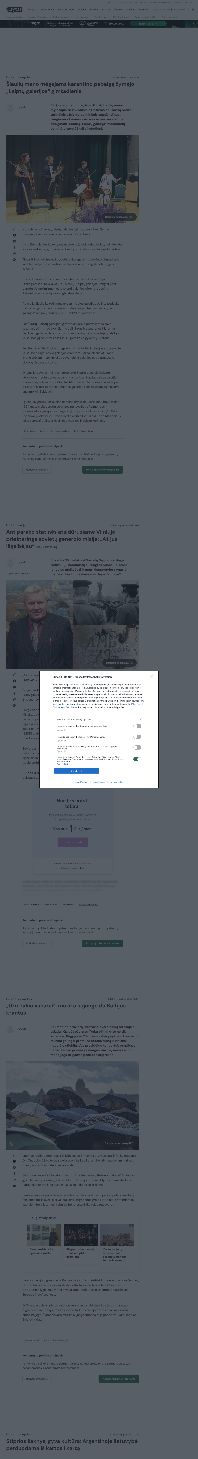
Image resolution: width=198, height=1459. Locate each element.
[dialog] (99, 729)
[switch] (137, 726)
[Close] (152, 677)
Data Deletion (81, 782)
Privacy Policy (116, 782)
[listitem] (99, 719)
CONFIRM (76, 771)
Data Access (99, 782)
